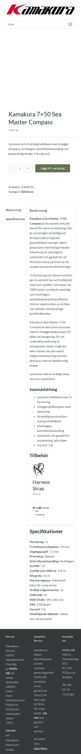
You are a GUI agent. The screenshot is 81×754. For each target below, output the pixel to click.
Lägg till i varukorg (53, 168)
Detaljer (43, 507)
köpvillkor (41, 748)
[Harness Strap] (39, 469)
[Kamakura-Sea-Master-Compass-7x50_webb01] (40, 66)
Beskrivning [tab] (13, 210)
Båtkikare (27, 191)
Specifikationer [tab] (15, 219)
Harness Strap (41, 485)
